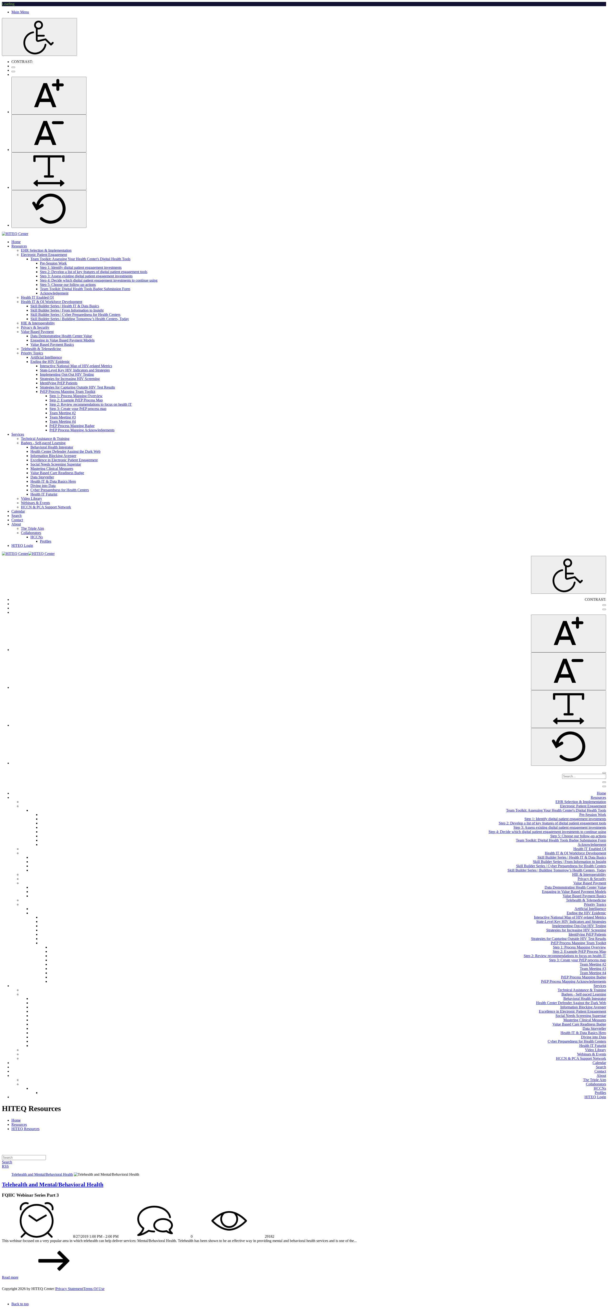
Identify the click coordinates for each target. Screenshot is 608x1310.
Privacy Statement (69, 1289)
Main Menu (20, 12)
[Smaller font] (48, 133)
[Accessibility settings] (39, 37)
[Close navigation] (604, 786)
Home (16, 1120)
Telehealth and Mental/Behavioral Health (52, 1184)
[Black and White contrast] (13, 71)
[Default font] (48, 209)
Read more (10, 1277)
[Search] (604, 773)
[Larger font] (48, 96)
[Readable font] (48, 171)
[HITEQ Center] (15, 234)
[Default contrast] (13, 67)
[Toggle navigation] (604, 782)
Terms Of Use (93, 1289)
